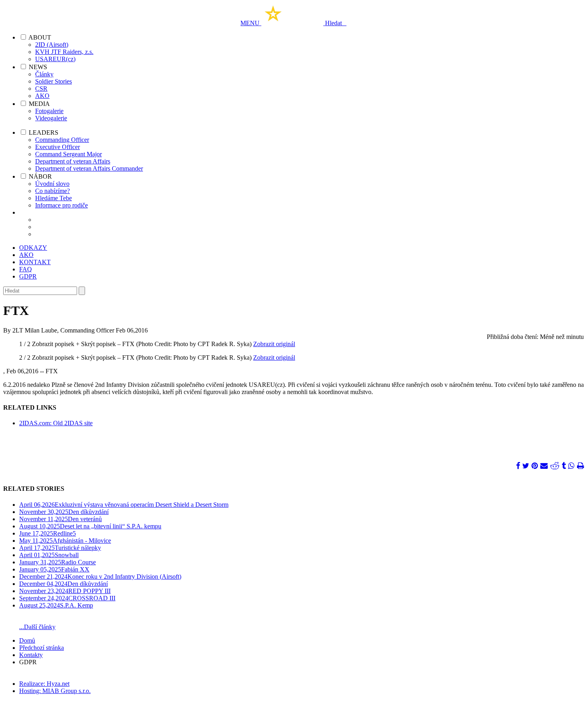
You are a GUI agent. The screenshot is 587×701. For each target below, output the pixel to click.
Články (44, 74)
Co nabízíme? (52, 190)
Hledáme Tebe (53, 198)
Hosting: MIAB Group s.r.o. (55, 690)
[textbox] (40, 291)
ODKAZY (33, 247)
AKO (42, 95)
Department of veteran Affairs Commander (89, 168)
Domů (27, 640)
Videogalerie (51, 118)
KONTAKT (35, 262)
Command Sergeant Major (68, 154)
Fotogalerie (49, 111)
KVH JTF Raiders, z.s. (64, 51)
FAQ (25, 269)
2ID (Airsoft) (51, 44)
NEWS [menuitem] (38, 67)
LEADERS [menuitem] (43, 132)
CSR (41, 88)
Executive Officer (57, 146)
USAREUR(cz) (55, 59)
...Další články (37, 626)
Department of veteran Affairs (72, 161)
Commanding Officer (62, 139)
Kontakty (31, 654)
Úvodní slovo (52, 183)
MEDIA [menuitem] (39, 103)
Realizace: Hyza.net (44, 683)
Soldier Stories (53, 81)
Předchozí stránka (41, 647)
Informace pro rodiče (61, 205)
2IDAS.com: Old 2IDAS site (56, 423)
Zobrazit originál (274, 344)
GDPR (28, 276)
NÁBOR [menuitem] (40, 176)
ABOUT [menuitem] (39, 37)
